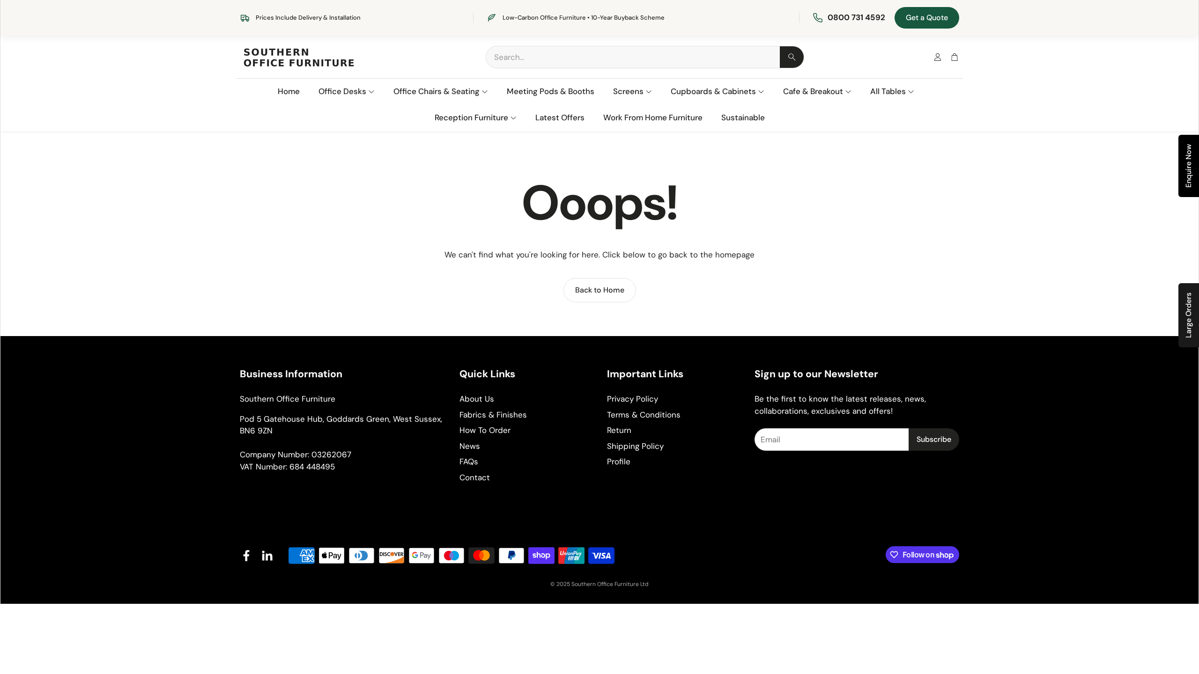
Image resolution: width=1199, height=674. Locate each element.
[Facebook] (246, 555)
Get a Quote (927, 17)
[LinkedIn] (267, 555)
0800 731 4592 (856, 17)
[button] (645, 57)
